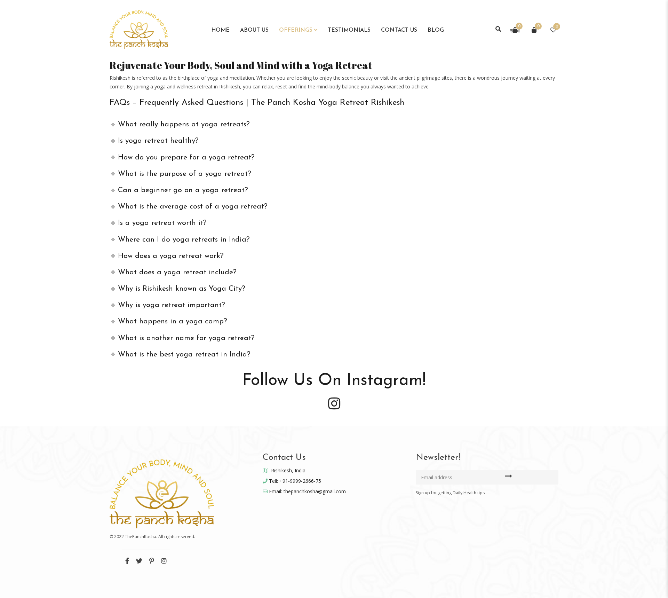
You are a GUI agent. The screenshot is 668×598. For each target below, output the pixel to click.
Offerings (295, 30)
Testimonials (349, 30)
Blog (436, 30)
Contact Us (399, 30)
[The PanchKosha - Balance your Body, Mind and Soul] (139, 29)
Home (220, 30)
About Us (254, 30)
